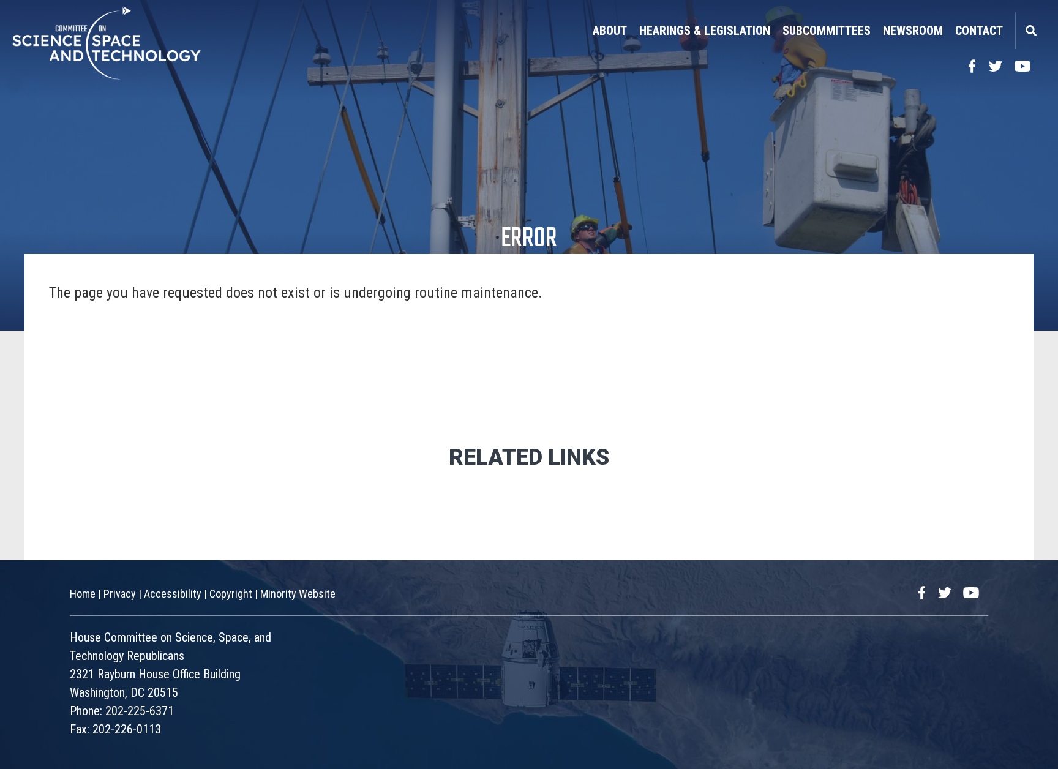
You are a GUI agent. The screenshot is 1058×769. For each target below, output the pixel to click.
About (610, 30)
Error (529, 239)
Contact (979, 30)
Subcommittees (826, 30)
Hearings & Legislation (704, 30)
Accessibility (172, 593)
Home (83, 593)
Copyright (230, 593)
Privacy (119, 593)
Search (1030, 30)
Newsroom (913, 30)
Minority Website (298, 593)
